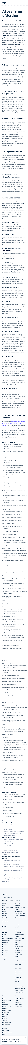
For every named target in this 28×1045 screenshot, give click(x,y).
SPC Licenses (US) (8, 844)
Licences (4, 1018)
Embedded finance (20, 913)
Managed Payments (7, 938)
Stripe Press (18, 1004)
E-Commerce (18, 911)
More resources (6, 1024)
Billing (3, 909)
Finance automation (20, 915)
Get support (5, 1030)
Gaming (17, 936)
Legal (4, 820)
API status (18, 984)
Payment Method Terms (10, 848)
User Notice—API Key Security (11, 864)
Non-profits (18, 948)
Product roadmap (19, 998)
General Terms (7, 827)
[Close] (25, 1038)
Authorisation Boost (7, 907)
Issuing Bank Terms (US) (10, 846)
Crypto (4, 920)
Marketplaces (18, 922)
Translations (5, 854)
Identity (4, 930)
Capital (4, 911)
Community (5, 1004)
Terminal (4, 957)
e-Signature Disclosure (9, 835)
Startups (17, 905)
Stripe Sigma (5, 953)
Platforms (17, 928)
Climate (4, 915)
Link (3, 936)
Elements (4, 924)
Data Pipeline (5, 922)
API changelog (19, 986)
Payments (5, 942)
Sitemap (4, 1020)
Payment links (6, 940)
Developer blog (19, 992)
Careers (17, 1000)
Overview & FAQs (8, 825)
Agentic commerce (20, 907)
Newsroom (18, 1002)
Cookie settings (6, 1022)
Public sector (18, 954)
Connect (4, 917)
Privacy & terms (6, 1010)
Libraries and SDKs (20, 988)
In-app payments (19, 920)
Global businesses (20, 917)
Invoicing (4, 932)
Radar (3, 947)
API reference (18, 982)
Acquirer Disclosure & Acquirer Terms (13, 839)
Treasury (4, 959)
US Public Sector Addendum (10, 882)
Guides (4, 998)
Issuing (4, 934)
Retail (16, 956)
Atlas (3, 905)
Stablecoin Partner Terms (10, 850)
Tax (3, 955)
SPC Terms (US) (8, 841)
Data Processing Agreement (10, 852)
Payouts (4, 944)
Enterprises (18, 903)
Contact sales (18, 1006)
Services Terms (8, 829)
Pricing (4, 903)
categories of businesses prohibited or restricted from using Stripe (13, 423)
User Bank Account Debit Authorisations (14, 831)
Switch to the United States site (11, 1041)
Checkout (4, 913)
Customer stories (6, 1000)
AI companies (18, 932)
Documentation (19, 979)
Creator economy (19, 934)
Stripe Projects (19, 990)
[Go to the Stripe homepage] (4, 895)
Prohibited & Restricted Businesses (13, 833)
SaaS (16, 930)
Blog (3, 1002)
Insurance (17, 942)
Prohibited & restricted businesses (5, 1014)
